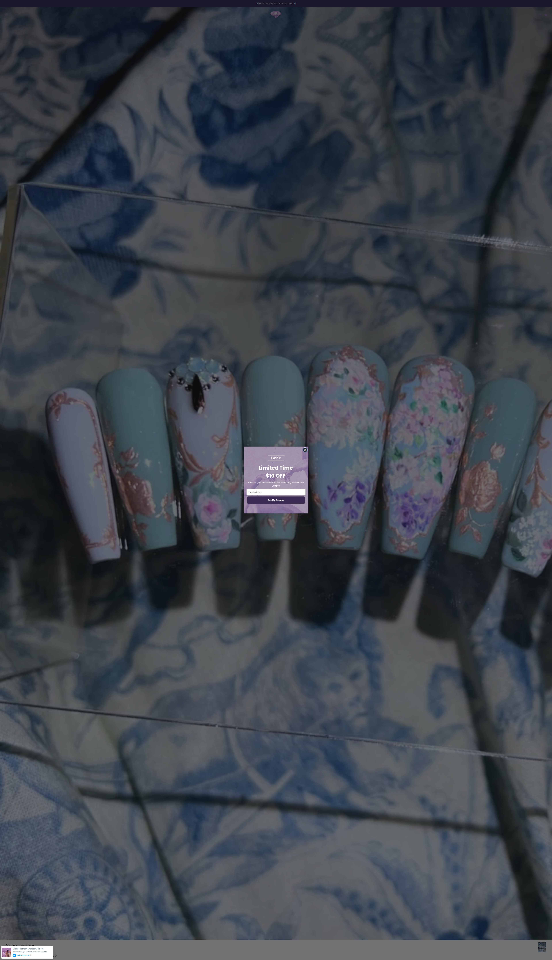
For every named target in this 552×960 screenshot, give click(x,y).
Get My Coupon (276, 500)
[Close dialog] (305, 450)
